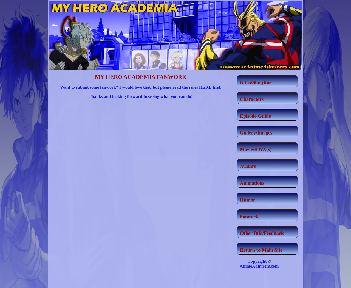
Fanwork (249, 216)
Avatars (248, 166)
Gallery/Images (256, 132)
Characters (252, 99)
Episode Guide (255, 115)
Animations (252, 182)
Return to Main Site (261, 249)
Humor (247, 199)
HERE (205, 87)
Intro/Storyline (255, 82)
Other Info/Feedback (262, 233)
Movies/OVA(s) (255, 149)
